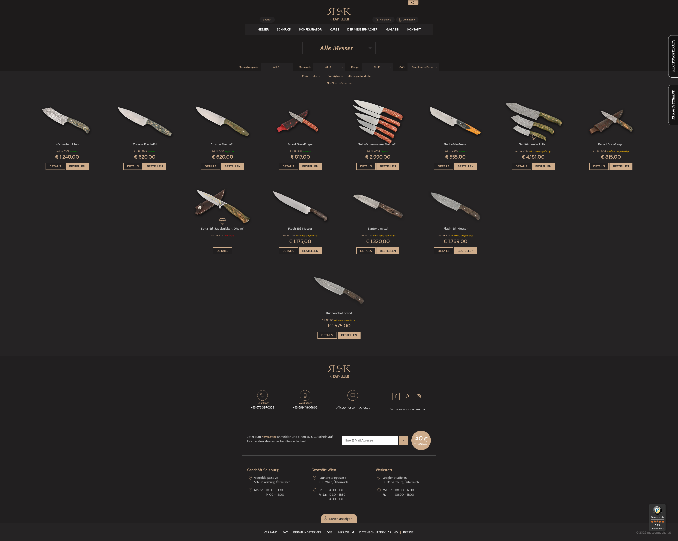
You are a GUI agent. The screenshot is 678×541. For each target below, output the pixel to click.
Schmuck (284, 29)
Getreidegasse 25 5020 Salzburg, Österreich (272, 479)
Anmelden (409, 20)
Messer (263, 29)
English (267, 20)
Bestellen (77, 166)
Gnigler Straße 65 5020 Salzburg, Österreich (401, 479)
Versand (270, 532)
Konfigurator (310, 29)
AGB (329, 532)
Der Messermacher (362, 29)
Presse (408, 532)
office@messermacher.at (353, 407)
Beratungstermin (307, 532)
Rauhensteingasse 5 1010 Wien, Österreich (333, 479)
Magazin (392, 29)
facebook (396, 396)
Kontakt (414, 29)
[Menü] (663, 506)
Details (55, 166)
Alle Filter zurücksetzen (339, 83)
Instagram (418, 396)
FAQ (285, 532)
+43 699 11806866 (305, 405)
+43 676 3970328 (262, 405)
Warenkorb (385, 20)
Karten (333, 518)
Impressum (346, 532)
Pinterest (407, 396)
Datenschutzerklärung (378, 532)
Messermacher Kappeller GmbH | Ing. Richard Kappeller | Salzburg (339, 14)
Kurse (334, 29)
